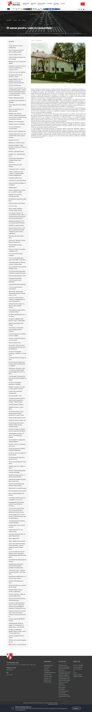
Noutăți (15, 20)
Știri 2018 (24, 20)
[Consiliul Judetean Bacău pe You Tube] (83, 9)
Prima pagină (9, 20)
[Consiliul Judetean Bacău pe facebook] (81, 9)
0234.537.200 (10, 670)
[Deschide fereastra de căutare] (79, 9)
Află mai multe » (22, 709)
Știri (19, 20)
